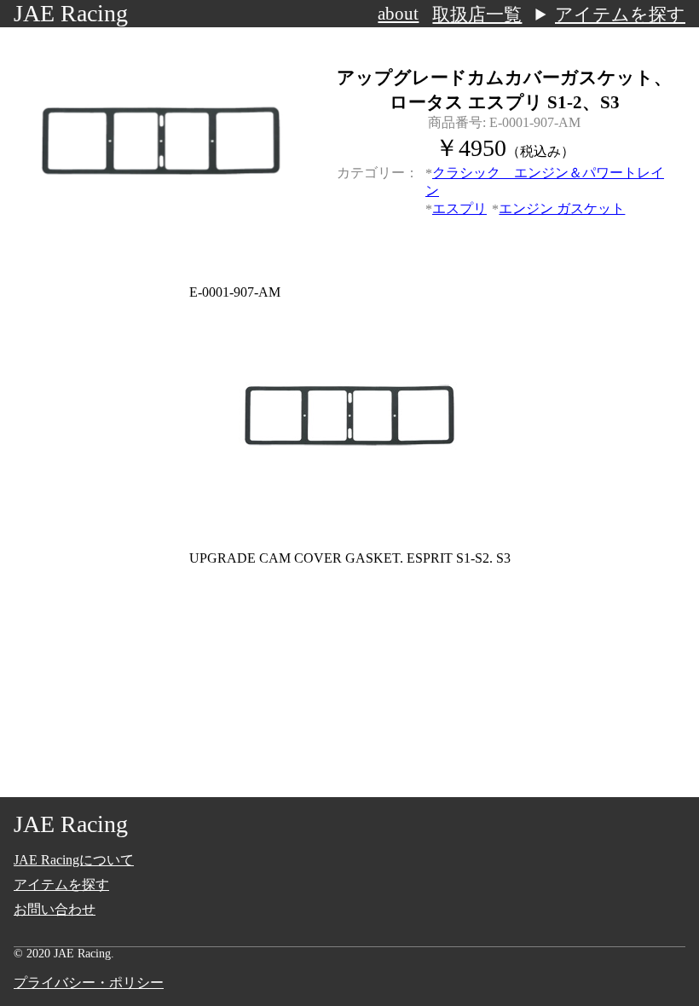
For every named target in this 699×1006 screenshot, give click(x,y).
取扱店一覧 (477, 14)
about (398, 13)
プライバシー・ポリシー (89, 982)
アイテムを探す (620, 14)
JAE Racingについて (74, 860)
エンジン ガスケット (562, 208)
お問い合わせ (54, 909)
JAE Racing (71, 13)
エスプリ (459, 208)
